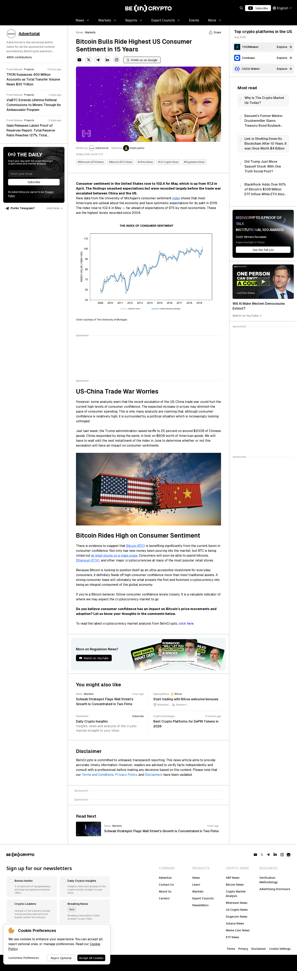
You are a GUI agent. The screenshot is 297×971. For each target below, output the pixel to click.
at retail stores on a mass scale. (114, 555)
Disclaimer (258, 949)
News (79, 32)
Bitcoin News (235, 884)
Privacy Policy (126, 775)
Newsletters (200, 905)
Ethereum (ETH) (87, 560)
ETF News (232, 937)
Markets (90, 32)
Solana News (235, 923)
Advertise (165, 878)
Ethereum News (236, 903)
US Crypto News (237, 910)
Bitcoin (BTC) (135, 546)
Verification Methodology (268, 880)
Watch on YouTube (246, 315)
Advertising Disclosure (274, 889)
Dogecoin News (236, 916)
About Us (165, 891)
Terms (230, 949)
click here (186, 623)
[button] (31, 886)
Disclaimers (153, 775)
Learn (196, 884)
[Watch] (263, 281)
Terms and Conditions (98, 775)
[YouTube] (79, 59)
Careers (164, 898)
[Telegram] (98, 59)
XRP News (232, 878)
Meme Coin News (238, 930)
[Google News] (288, 855)
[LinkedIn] (107, 59)
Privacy (243, 949)
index (176, 198)
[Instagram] (116, 59)
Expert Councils (203, 898)
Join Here (53, 208)
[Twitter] (88, 59)
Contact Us (166, 884)
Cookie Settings (280, 949)
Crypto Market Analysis (235, 893)
